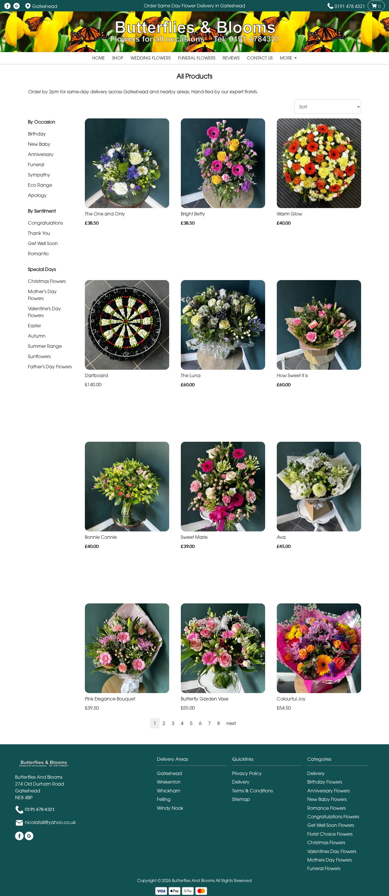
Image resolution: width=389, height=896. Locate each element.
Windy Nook (170, 808)
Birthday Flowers (324, 782)
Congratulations (45, 223)
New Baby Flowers (327, 799)
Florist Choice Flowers (330, 834)
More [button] (286, 58)
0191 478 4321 (350, 6)
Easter (34, 325)
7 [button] (209, 723)
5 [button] (191, 723)
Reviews (231, 58)
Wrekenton (169, 782)
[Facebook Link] (7, 6)
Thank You (39, 233)
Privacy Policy (247, 773)
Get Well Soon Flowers (330, 825)
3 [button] (173, 723)
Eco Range (40, 185)
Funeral (36, 164)
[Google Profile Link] (16, 6)
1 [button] (154, 723)
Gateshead (169, 773)
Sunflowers (39, 356)
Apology (37, 195)
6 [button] (200, 723)
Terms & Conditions (252, 791)
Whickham (168, 791)
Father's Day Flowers (50, 366)
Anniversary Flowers (328, 791)
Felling (164, 799)
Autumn (37, 336)
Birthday (37, 134)
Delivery (240, 782)
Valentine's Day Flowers (44, 312)
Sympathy (39, 175)
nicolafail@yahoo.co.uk (50, 822)
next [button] (231, 723)
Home (98, 58)
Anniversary (41, 154)
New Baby (39, 144)
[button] (194, 761)
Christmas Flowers (47, 281)
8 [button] (218, 723)
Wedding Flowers (151, 58)
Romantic (38, 253)
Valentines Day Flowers (331, 851)
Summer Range (45, 346)
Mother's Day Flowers (42, 295)
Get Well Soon (43, 243)
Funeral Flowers (196, 58)
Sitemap (241, 799)
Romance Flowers (326, 808)
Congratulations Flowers (333, 816)
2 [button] (164, 723)
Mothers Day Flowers (329, 860)
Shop (117, 58)
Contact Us (260, 58)
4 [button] (182, 723)
